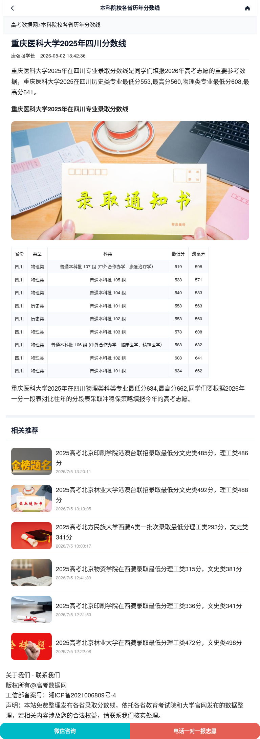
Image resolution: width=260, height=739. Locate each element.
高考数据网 (24, 24)
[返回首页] (247, 8)
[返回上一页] (12, 8)
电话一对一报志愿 (195, 731)
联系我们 (48, 674)
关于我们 (18, 674)
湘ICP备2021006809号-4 (82, 694)
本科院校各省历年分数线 (71, 24)
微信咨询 (65, 731)
